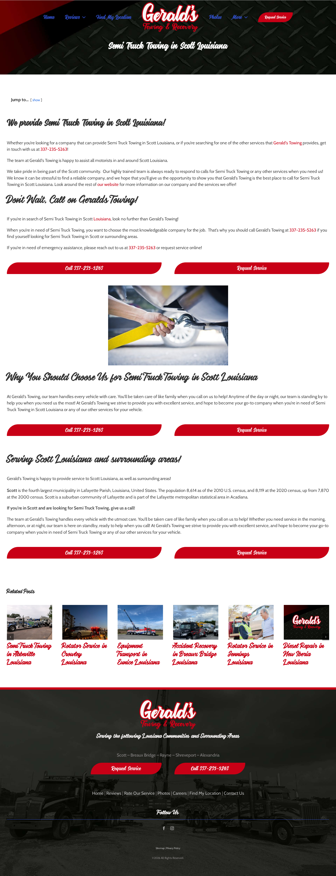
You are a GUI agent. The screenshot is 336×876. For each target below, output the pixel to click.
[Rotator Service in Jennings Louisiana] (195, 622)
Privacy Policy (173, 848)
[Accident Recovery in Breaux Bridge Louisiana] (140, 622)
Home (98, 793)
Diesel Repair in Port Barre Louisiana (304, 656)
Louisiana (102, 219)
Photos (163, 793)
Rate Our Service (139, 793)
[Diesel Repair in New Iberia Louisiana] (251, 622)
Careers (180, 793)
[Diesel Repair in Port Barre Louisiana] (306, 622)
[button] (10, 636)
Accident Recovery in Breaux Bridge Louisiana (140, 656)
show (36, 100)
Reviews (113, 793)
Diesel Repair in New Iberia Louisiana (248, 656)
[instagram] (172, 828)
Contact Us (234, 793)
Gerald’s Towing (287, 142)
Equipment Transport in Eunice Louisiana (83, 656)
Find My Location (205, 793)
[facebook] (164, 828)
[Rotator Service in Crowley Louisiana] (29, 622)
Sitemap (160, 848)
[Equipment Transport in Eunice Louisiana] (84, 622)
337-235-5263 (53, 149)
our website (108, 184)
